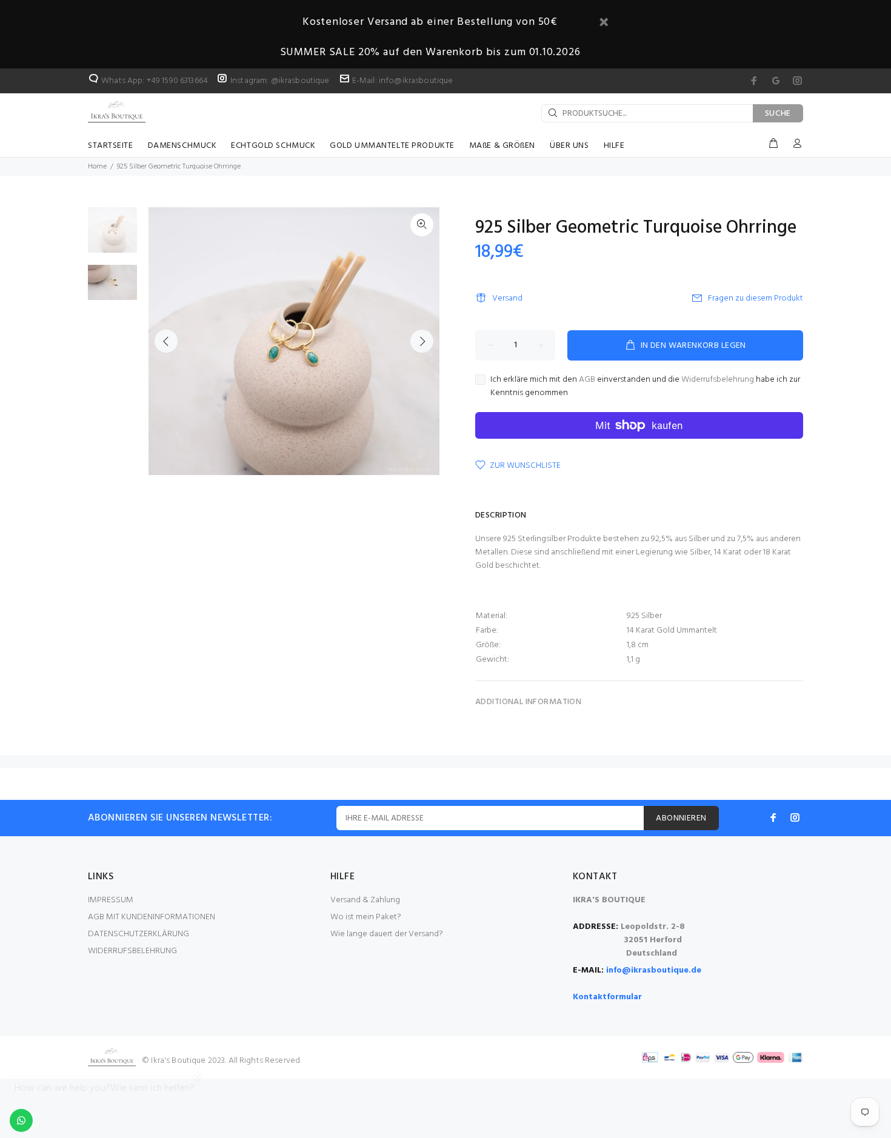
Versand (507, 298)
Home (97, 167)
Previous (166, 341)
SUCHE (778, 114)
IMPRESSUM (110, 900)
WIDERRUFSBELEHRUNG (132, 951)
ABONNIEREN (681, 818)
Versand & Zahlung (365, 900)
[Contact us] (21, 1120)
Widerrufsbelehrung (717, 380)
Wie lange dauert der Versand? (386, 934)
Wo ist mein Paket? (365, 917)
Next (421, 341)
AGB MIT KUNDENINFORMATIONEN (151, 917)
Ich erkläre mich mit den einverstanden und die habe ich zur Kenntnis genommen (645, 386)
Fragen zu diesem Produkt (755, 298)
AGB (587, 380)
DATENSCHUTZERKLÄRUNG (138, 934)
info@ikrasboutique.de (653, 970)
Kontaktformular (607, 997)
